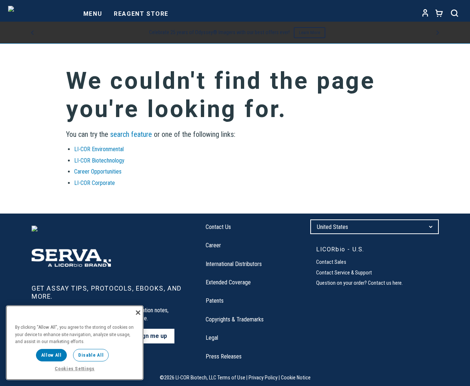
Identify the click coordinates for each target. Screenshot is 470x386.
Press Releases (224, 356)
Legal (212, 337)
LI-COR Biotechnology (99, 160)
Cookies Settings (75, 368)
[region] (75, 342)
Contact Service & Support (344, 273)
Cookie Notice (296, 378)
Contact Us (218, 226)
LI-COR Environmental (99, 149)
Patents (215, 300)
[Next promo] (437, 32)
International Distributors (234, 264)
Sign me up (152, 335)
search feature (131, 134)
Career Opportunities (98, 171)
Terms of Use (231, 378)
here (397, 283)
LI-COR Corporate (94, 182)
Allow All (51, 355)
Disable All (91, 355)
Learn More (309, 32)
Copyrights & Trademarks (235, 319)
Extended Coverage (228, 282)
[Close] (138, 312)
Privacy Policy (263, 378)
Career (213, 245)
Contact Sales (331, 262)
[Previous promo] (32, 32)
